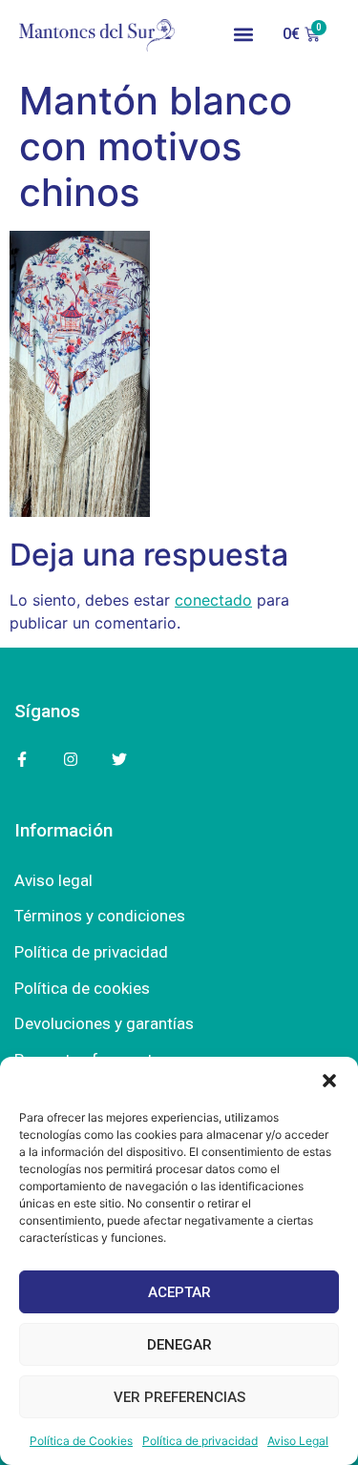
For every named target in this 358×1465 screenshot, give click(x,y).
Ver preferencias (179, 1397)
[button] (329, 1080)
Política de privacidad (200, 1441)
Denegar (179, 1344)
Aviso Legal (297, 1441)
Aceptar (179, 1292)
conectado (213, 599)
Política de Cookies (81, 1441)
